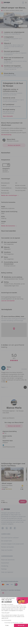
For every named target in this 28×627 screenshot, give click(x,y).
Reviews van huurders (7, 547)
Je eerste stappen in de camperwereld (12, 544)
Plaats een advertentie (7, 559)
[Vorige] (3, 474)
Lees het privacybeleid (6, 620)
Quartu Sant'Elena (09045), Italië (14, 10)
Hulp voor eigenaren (7, 572)
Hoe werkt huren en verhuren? (10, 537)
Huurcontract (5, 563)
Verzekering (4, 566)
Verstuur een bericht (14, 145)
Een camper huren (6, 541)
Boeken (23, 501)
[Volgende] (22, 474)
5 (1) (4, 10)
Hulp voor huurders (6, 550)
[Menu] (24, 2)
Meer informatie (8, 116)
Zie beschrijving (6, 134)
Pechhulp (4, 569)
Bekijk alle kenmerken (8, 226)
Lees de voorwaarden (8, 300)
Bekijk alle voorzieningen (9, 195)
